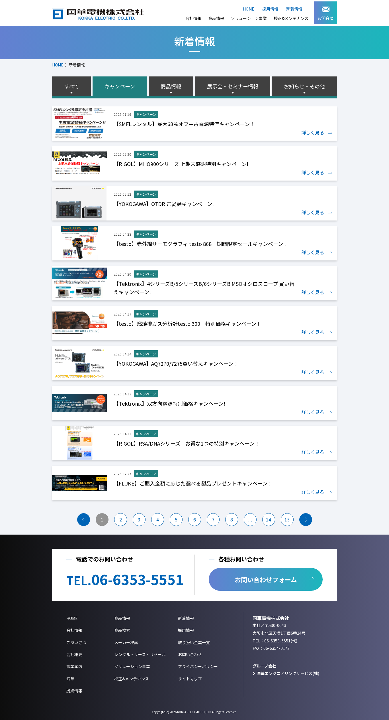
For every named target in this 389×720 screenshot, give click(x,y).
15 (287, 519)
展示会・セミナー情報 (232, 86)
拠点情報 (74, 690)
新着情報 (294, 9)
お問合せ (325, 18)
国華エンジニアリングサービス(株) (288, 673)
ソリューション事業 (249, 18)
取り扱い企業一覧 (194, 642)
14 (268, 519)
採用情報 (270, 9)
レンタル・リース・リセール (140, 654)
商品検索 (122, 630)
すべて (71, 86)
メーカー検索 (126, 642)
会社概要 (74, 654)
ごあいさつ (76, 642)
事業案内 (74, 666)
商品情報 (216, 18)
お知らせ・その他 (304, 86)
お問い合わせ (190, 654)
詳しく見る (312, 132)
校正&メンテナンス (291, 18)
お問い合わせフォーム (266, 579)
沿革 (70, 678)
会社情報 (193, 18)
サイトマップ (190, 678)
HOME (248, 9)
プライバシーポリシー (198, 666)
